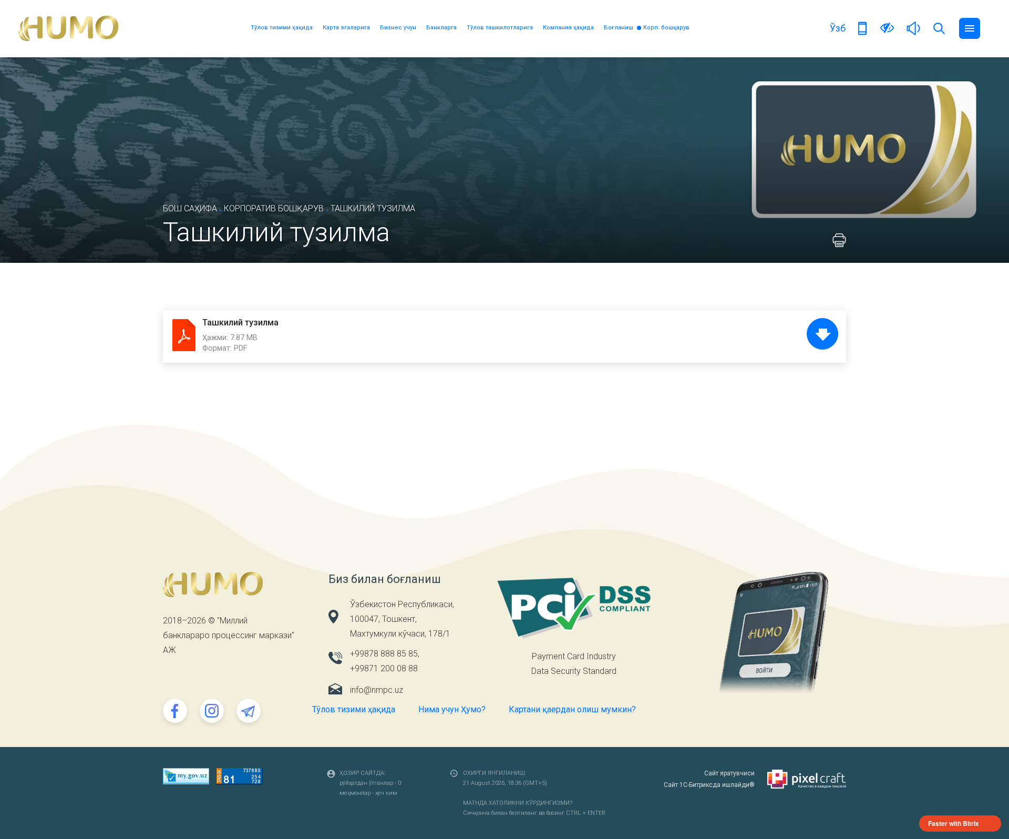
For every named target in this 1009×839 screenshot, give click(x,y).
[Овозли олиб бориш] (913, 28)
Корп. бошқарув (666, 27)
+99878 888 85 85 (384, 654)
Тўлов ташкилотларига (500, 27)
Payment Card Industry (574, 656)
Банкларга (441, 27)
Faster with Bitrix (953, 823)
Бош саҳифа (190, 208)
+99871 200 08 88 (384, 668)
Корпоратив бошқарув (274, 208)
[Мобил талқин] (863, 28)
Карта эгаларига (346, 27)
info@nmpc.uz (376, 690)
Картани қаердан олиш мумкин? (572, 709)
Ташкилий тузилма (240, 323)
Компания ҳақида (568, 27)
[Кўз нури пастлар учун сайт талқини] (887, 28)
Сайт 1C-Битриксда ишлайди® (709, 785)
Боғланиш (618, 27)
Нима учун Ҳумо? (452, 709)
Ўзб (838, 28)
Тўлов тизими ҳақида (282, 27)
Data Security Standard (573, 671)
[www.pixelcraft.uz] (806, 779)
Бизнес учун (398, 27)
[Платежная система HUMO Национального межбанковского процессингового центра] (68, 28)
